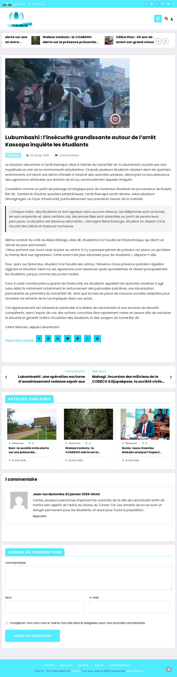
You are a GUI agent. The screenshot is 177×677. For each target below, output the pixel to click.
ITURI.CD (76, 671)
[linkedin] (57, 338)
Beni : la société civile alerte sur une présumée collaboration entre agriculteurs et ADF (29, 450)
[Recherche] (166, 18)
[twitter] (48, 338)
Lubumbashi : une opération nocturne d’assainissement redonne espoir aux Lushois (51, 379)
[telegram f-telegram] (163, 4)
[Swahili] (10, 5)
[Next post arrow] (171, 377)
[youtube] (168, 4)
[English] (4, 5)
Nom (8, 598)
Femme (49, 665)
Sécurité (13, 155)
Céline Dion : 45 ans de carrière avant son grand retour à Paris (132, 39)
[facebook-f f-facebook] (146, 4)
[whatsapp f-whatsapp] (157, 4)
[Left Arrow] (158, 41)
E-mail (94, 598)
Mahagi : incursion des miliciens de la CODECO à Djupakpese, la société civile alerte (127, 379)
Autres (99, 665)
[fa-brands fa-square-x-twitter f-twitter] (152, 4)
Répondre (39, 516)
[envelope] (67, 338)
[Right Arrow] (165, 41)
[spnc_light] (172, 19)
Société (83, 665)
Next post (99, 371)
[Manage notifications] (169, 669)
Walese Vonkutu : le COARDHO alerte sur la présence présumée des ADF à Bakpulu (61, 40)
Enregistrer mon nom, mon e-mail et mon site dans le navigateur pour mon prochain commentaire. (77, 623)
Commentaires (15, 563)
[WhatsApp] (87, 338)
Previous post (75, 371)
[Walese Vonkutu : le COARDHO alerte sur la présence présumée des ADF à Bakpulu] (88, 424)
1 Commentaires (69, 155)
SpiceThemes (134, 671)
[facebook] (39, 338)
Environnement (120, 665)
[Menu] (158, 18)
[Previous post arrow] (6, 377)
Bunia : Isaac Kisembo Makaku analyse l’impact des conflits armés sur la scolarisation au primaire (141, 450)
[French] (7, 5)
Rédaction (18, 443)
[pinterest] (77, 338)
